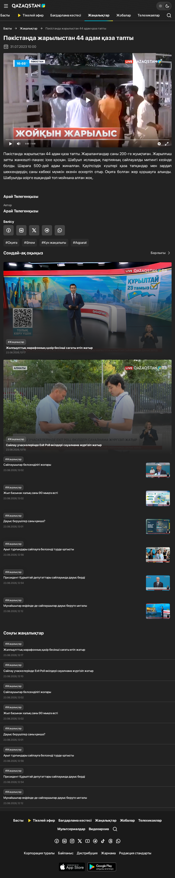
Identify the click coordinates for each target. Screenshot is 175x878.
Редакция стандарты (135, 853)
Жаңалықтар (98, 15)
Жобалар (123, 15)
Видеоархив (99, 829)
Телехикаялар (149, 15)
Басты (7, 28)
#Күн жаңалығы (54, 243)
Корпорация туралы (39, 853)
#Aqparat (80, 243)
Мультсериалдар (71, 829)
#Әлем (29, 243)
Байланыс (65, 853)
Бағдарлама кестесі (65, 15)
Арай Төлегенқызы (20, 211)
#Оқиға (11, 243)
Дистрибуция (87, 853)
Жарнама (108, 853)
